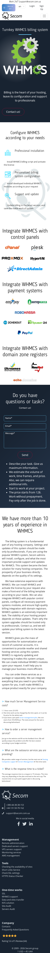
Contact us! (13, 112)
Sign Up (42, 8)
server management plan (28, 717)
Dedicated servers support (15, 846)
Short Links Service (11, 869)
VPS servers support (12, 849)
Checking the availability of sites (17, 866)
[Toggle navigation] (44, 16)
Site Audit (6, 906)
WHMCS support (10, 896)
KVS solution (8, 902)
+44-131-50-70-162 (15, 808)
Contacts (6, 926)
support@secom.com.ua (30, 2)
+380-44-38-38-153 (15, 804)
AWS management (11, 855)
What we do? (10, 8)
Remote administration (13, 843)
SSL (3, 893)
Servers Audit (8, 909)
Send (25, 455)
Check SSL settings (11, 873)
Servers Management (25, 762)
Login (32, 6)
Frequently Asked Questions (15, 929)
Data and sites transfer (13, 899)
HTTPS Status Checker (12, 876)
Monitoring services (11, 852)
